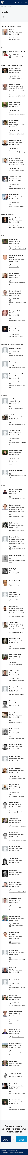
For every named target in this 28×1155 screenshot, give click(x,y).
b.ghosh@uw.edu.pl (17, 664)
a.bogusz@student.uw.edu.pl (16, 408)
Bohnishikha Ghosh (15, 657)
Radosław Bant (16, 525)
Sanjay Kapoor (15, 241)
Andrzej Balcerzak (15, 348)
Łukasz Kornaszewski (15, 747)
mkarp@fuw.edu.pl (16, 78)
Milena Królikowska (16, 771)
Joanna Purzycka (16, 918)
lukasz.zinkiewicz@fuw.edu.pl (17, 1093)
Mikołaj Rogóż (16, 952)
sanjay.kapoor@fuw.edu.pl (19, 249)
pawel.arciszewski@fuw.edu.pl (17, 516)
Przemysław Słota (15, 313)
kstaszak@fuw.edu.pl (17, 56)
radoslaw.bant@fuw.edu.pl (18, 530)
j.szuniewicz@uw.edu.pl (18, 336)
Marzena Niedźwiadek (16, 376)
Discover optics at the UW (5, 1139)
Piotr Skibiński (15, 970)
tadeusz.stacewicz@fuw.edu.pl (17, 188)
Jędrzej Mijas (15, 821)
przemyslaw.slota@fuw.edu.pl (17, 320)
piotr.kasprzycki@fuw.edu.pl (16, 738)
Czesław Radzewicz (15, 143)
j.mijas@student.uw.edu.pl (19, 826)
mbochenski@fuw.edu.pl (18, 548)
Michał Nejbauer (15, 849)
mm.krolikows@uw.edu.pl (18, 778)
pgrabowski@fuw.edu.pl (18, 694)
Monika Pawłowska (15, 900)
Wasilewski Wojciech (15, 1073)
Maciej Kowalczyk (16, 759)
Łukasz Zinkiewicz (16, 1086)
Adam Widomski (15, 1031)
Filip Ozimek (15, 873)
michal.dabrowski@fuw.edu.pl (17, 586)
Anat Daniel (14, 594)
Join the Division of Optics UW (21, 1139)
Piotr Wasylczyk (16, 197)
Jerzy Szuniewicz (15, 329)
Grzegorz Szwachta (15, 220)
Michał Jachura (15, 703)
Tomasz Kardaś (15, 715)
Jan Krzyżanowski (15, 433)
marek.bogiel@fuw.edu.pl (18, 367)
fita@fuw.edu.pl (16, 39)
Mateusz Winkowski (15, 1045)
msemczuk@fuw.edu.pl (18, 170)
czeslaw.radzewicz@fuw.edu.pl (17, 152)
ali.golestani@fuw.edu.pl (18, 680)
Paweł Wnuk (15, 1063)
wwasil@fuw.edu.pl (17, 1076)
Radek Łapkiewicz (14, 105)
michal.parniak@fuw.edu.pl (16, 134)
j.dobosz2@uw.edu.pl (17, 632)
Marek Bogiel (13, 362)
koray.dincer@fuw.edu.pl (18, 616)
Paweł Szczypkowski (15, 1014)
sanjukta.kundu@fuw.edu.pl (16, 796)
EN (21, 2)
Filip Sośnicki (15, 997)
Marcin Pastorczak (15, 884)
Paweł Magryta (15, 805)
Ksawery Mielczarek (15, 453)
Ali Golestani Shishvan (16, 673)
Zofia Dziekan (16, 417)
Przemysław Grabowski (16, 689)
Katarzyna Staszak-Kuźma (17, 51)
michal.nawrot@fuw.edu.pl (19, 840)
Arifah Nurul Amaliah (15, 491)
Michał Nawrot (16, 835)
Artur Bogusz (14, 401)
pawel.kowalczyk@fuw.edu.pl (17, 96)
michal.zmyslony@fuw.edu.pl (17, 1109)
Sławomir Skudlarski (15, 980)
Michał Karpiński (15, 70)
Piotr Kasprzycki (15, 731)
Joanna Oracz (15, 861)
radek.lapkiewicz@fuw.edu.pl (16, 114)
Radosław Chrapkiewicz (16, 555)
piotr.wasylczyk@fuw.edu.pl (16, 206)
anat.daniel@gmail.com (18, 600)
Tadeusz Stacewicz (15, 179)
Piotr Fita (15, 32)
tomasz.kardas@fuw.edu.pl (16, 722)
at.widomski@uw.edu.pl (18, 1037)
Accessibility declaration (16, 1152)
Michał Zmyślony (16, 1102)
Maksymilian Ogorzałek (16, 470)
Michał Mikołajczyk (15, 293)
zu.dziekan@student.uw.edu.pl (17, 424)
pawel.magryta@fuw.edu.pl (16, 812)
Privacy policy (4, 1152)
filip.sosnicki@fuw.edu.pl (18, 1005)
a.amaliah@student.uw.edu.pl (17, 498)
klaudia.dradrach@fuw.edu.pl (17, 648)
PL (18, 2)
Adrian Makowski (14, 275)
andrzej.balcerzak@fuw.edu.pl (17, 355)
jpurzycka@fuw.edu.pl (17, 925)
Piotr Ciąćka (15, 571)
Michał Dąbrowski (14, 581)
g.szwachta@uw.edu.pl (18, 227)
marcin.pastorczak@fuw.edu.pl (17, 892)
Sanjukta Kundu (14, 787)
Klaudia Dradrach (16, 641)
